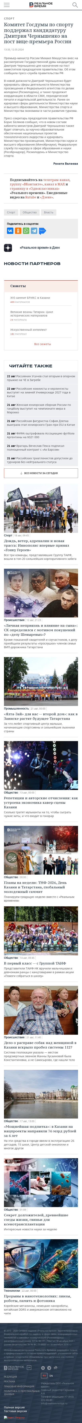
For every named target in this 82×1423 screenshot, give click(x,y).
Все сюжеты (42, 344)
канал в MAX (54, 184)
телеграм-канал (56, 180)
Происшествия (14, 620)
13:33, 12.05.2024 (14, 49)
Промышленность (16, 708)
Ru (44, 1375)
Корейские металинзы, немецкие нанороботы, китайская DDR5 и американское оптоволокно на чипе (37, 1304)
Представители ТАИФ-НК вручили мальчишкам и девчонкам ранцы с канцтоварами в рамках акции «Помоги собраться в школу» (39, 969)
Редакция (10, 1376)
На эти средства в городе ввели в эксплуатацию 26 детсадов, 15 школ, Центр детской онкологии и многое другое (40, 1137)
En (51, 1375)
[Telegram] (34, 231)
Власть (48, 212)
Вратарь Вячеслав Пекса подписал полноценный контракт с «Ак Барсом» (35, 447)
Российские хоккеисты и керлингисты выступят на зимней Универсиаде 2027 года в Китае (38, 392)
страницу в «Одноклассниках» (35, 188)
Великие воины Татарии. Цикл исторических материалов (31, 315)
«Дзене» (46, 197)
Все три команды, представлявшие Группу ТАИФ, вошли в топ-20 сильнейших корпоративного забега (40, 550)
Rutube (30, 197)
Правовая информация (19, 1386)
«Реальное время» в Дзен (40, 247)
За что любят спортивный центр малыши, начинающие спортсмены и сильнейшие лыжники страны (41, 722)
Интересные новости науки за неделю (36, 1222)
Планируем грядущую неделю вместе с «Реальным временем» (39, 891)
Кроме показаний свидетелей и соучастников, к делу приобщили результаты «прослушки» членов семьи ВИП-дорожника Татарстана (41, 636)
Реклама (9, 1381)
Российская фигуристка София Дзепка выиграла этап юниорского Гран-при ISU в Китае (41, 423)
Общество (30, 212)
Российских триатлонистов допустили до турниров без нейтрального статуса (39, 460)
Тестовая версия (15, 1411)
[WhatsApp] (26, 231)
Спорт (9, 18)
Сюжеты (18, 286)
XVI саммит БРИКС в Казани (30, 299)
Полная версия (14, 1407)
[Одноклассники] (18, 231)
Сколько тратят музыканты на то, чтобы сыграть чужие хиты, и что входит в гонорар (41, 807)
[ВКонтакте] (10, 231)
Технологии (12, 1290)
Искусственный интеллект (28, 331)
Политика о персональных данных (22, 1392)
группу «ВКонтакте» (26, 184)
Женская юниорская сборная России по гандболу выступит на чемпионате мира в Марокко (39, 408)
